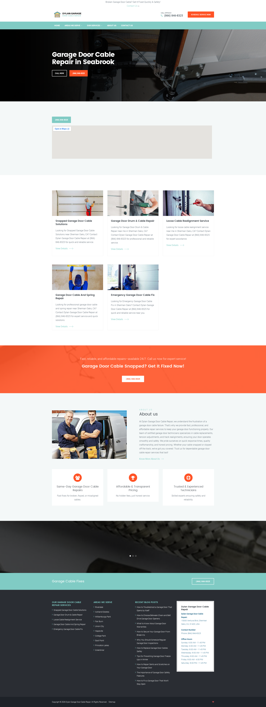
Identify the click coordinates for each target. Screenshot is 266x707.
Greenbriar (99, 650)
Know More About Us (149, 458)
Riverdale (99, 607)
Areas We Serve (72, 25)
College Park (100, 635)
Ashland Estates (102, 611)
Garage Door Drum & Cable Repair (68, 614)
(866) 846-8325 (173, 15)
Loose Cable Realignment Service (68, 619)
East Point (99, 640)
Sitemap (112, 702)
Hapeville (99, 631)
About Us (111, 25)
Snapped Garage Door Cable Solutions (70, 610)
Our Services (93, 25)
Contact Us (132, 5)
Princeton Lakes (102, 645)
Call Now (59, 73)
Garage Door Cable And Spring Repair (70, 624)
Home (57, 25)
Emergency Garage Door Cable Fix (68, 629)
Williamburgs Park (103, 616)
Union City (99, 626)
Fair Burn (99, 621)
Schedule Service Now (201, 14)
